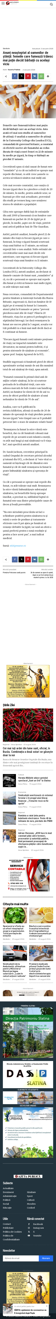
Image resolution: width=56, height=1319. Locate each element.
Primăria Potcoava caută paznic (14, 573)
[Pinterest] (28, 76)
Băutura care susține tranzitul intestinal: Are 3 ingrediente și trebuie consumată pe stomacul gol (40, 931)
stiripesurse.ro (18, 545)
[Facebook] (15, 76)
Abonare (46, 1258)
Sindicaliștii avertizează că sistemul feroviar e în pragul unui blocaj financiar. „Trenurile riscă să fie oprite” (35, 799)
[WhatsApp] (41, 76)
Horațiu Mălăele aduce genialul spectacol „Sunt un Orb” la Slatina (34, 779)
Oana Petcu (22, 784)
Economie (22, 792)
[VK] (34, 76)
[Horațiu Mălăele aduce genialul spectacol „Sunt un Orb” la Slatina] (9, 780)
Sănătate (6, 48)
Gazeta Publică (14, 70)
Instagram (38, 1228)
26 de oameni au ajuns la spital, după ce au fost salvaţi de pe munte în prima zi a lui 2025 (42, 575)
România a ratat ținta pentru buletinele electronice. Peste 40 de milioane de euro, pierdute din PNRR (35, 818)
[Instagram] (29, 1228)
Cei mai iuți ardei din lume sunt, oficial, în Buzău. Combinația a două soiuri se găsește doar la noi (28, 752)
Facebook (38, 1224)
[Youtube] (29, 1236)
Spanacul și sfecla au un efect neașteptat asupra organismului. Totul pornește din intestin (14, 931)
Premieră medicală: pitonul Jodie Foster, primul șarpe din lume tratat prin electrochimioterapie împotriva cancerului (40, 970)
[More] (48, 76)
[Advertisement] (28, 27)
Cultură (21, 775)
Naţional (6, 744)
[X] (21, 76)
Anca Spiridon (16, 745)
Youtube (37, 1235)
